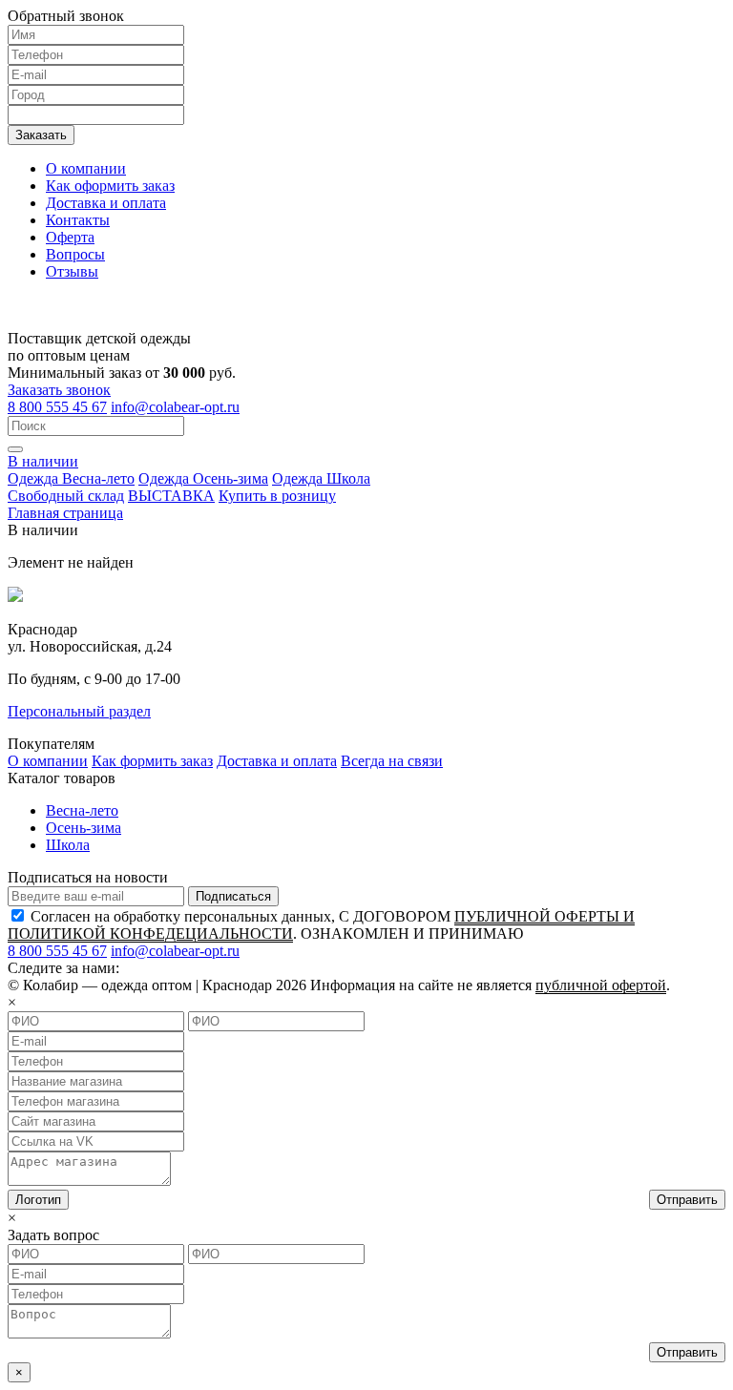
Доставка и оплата (106, 203)
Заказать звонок (59, 390)
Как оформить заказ (110, 185)
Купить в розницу (277, 496)
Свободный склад (66, 496)
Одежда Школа (321, 478)
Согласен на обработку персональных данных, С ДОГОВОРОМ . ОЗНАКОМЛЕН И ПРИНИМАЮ (321, 925)
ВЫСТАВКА (171, 496)
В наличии (43, 461)
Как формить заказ (152, 761)
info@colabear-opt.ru (175, 407)
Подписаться (233, 896)
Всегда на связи (392, 761)
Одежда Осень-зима (203, 478)
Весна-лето (82, 810)
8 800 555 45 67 (57, 407)
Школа (68, 845)
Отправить (687, 1200)
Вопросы (75, 254)
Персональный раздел (79, 711)
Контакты (78, 220)
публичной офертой (600, 985)
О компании (86, 168)
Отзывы (72, 271)
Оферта (70, 237)
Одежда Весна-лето (71, 478)
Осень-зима (83, 827)
